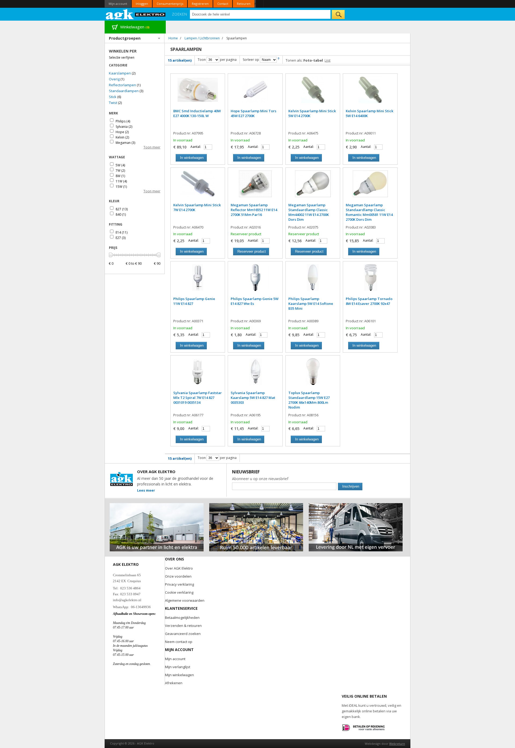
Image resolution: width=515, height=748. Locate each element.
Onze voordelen (178, 576)
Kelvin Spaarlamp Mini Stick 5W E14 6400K (369, 113)
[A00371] (197, 280)
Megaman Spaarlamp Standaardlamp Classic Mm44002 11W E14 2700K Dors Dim (308, 212)
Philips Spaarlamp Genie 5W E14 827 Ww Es (254, 301)
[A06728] (255, 92)
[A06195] (255, 374)
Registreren (200, 4)
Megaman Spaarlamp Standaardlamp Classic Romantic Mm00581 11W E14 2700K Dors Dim (369, 212)
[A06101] (370, 280)
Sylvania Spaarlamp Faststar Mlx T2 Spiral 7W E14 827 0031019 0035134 (197, 397)
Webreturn (397, 744)
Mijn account (118, 4)
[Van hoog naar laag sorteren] (278, 59)
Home (173, 38)
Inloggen (142, 4)
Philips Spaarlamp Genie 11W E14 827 (194, 301)
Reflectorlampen (122, 85)
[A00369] (255, 280)
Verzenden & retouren (183, 625)
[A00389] (312, 280)
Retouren (244, 4)
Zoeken (179, 14)
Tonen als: (294, 60)
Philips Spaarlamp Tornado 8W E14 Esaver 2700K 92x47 (369, 301)
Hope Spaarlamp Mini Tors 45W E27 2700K (253, 113)
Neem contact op (178, 641)
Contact (222, 4)
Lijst (327, 60)
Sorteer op (251, 59)
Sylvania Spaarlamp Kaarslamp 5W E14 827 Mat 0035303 (253, 397)
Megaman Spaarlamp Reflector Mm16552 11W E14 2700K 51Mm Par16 (254, 210)
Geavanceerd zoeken (183, 633)
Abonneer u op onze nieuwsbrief (260, 478)
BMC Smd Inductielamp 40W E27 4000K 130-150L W (197, 113)
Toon (202, 59)
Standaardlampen (124, 90)
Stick (112, 96)
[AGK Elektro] (136, 14)
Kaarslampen (120, 73)
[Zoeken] (338, 14)
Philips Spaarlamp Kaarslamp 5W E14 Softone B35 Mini (310, 303)
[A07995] (197, 92)
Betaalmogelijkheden (182, 617)
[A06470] (197, 186)
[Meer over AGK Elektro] (157, 505)
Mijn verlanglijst (177, 666)
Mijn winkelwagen (179, 674)
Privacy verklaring (179, 584)
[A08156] (312, 374)
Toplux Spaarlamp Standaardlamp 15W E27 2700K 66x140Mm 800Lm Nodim (309, 400)
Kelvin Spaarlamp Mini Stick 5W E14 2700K (312, 113)
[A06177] (197, 374)
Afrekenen (173, 682)
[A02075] (312, 186)
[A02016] (255, 186)
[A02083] (370, 186)
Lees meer (146, 490)
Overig (114, 79)
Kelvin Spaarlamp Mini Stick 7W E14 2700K (197, 207)
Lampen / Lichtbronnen (202, 38)
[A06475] (312, 92)
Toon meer (152, 147)
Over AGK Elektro (179, 568)
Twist (113, 102)
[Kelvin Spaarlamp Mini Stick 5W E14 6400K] (370, 92)
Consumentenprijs (170, 4)
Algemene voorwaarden (184, 600)
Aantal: (195, 146)
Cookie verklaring (179, 592)
